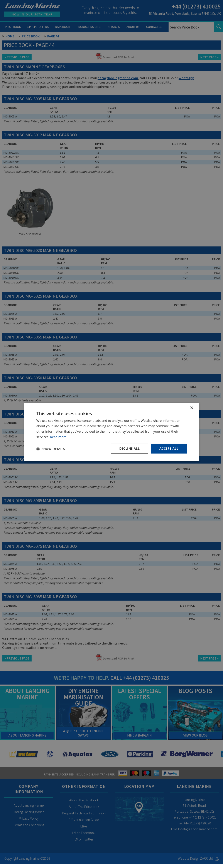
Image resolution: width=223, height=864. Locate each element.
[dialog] (111, 432)
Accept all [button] (168, 448)
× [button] (191, 408)
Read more (58, 437)
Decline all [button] (129, 448)
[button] (50, 449)
